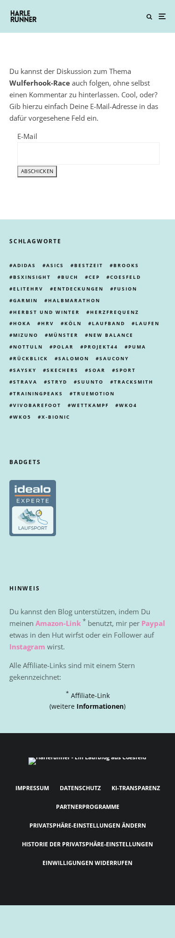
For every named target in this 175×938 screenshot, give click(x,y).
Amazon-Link (58, 623)
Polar (63, 346)
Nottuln (28, 346)
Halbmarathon (74, 300)
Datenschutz (80, 788)
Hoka (22, 323)
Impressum (32, 788)
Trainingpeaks (38, 393)
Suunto (90, 381)
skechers (62, 370)
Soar (97, 370)
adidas (24, 265)
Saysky (24, 370)
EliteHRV (28, 288)
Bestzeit (88, 265)
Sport (126, 370)
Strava (25, 381)
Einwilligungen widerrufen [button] (87, 863)
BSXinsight (32, 277)
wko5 (22, 417)
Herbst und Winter (46, 312)
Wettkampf (90, 405)
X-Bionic (56, 417)
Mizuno (25, 335)
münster (63, 335)
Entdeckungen (79, 288)
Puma (137, 346)
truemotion (94, 393)
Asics (55, 265)
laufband (108, 323)
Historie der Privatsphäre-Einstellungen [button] (87, 844)
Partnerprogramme (87, 807)
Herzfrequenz (114, 312)
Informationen (100, 706)
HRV (47, 323)
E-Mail (27, 136)
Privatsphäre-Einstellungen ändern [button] (87, 825)
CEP (94, 277)
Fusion (125, 288)
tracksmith (134, 381)
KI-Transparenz (136, 788)
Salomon (73, 358)
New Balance (111, 335)
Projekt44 (101, 346)
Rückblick (30, 358)
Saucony (114, 358)
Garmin (25, 300)
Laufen (147, 323)
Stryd (57, 381)
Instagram (27, 646)
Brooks (126, 265)
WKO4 (128, 405)
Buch (69, 277)
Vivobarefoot (37, 405)
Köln (73, 323)
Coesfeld (125, 277)
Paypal (153, 623)
